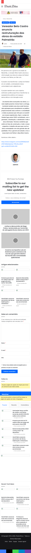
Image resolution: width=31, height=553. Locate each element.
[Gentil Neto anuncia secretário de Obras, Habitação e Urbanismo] (8, 293)
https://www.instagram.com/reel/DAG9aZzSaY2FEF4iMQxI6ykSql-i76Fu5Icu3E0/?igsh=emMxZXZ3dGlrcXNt (15, 144)
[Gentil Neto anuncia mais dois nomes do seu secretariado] (23, 293)
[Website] (15, 168)
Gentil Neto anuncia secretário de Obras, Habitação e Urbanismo (8, 301)
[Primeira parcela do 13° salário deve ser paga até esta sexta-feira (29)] (8, 272)
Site (2, 357)
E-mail (3, 350)
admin (5, 43)
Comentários (25, 405)
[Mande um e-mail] (7, 43)
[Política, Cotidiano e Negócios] (11, 6)
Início (4, 18)
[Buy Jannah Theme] (15, 12)
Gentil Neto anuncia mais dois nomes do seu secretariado (22, 300)
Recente (14, 405)
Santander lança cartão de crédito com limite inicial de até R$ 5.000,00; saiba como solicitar (21, 413)
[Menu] (2, 7)
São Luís (12, 22)
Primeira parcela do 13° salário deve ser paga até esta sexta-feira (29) (7, 280)
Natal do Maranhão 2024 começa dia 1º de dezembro (22, 279)
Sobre (10, 541)
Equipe (15, 541)
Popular (4, 405)
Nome (3, 343)
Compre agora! (22, 541)
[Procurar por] (29, 7)
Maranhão (9, 18)
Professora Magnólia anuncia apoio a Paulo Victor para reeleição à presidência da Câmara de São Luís (22, 521)
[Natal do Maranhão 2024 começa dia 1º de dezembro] (23, 272)
